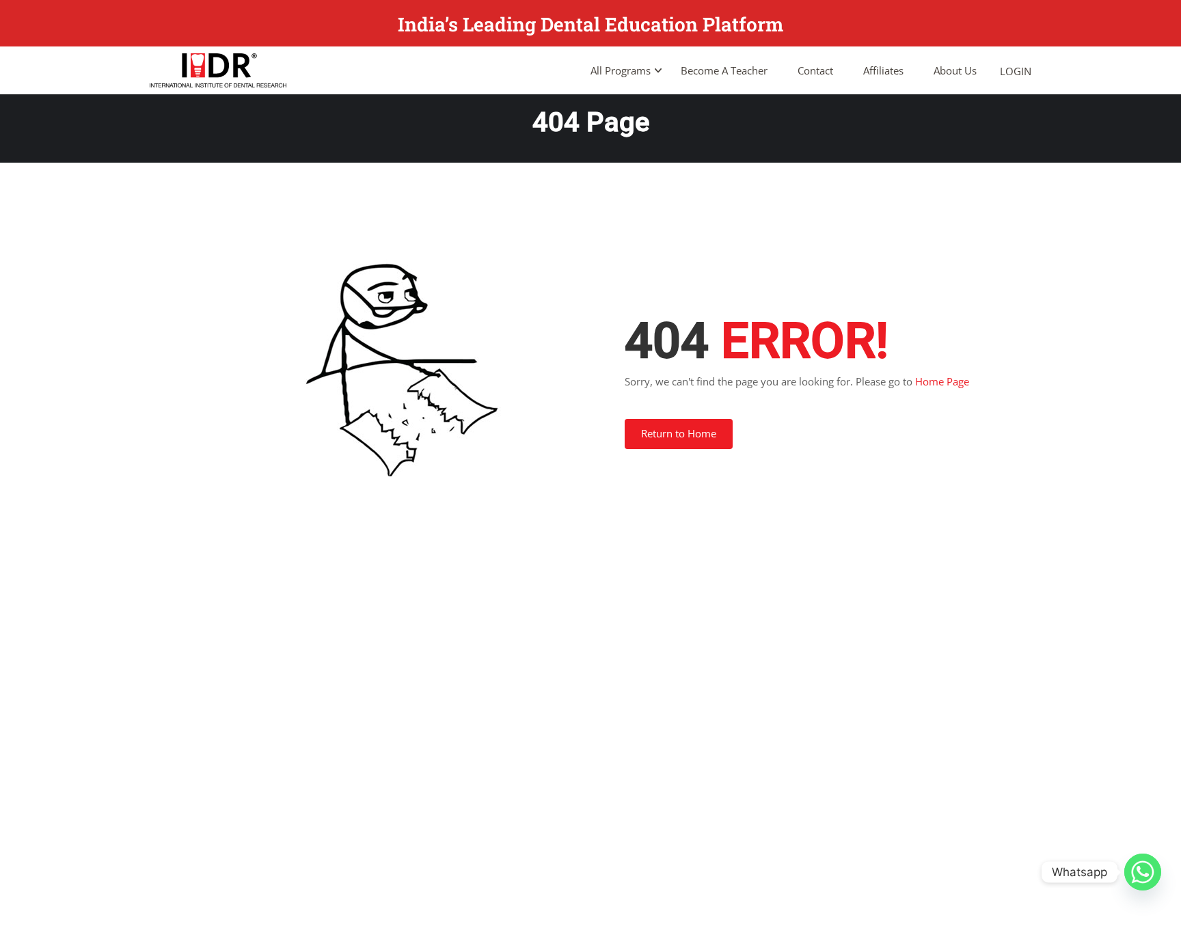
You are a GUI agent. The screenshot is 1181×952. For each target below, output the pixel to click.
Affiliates (883, 70)
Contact (815, 70)
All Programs (620, 70)
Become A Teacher (724, 70)
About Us (955, 70)
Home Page (942, 381)
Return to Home (678, 433)
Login (1015, 71)
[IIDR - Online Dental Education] (218, 70)
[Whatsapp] (1142, 872)
